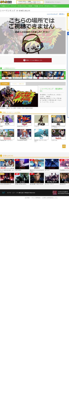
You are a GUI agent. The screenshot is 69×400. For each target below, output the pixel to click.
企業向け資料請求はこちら (49, 197)
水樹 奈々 (62, 14)
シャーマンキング (52, 14)
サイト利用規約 (36, 197)
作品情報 (4, 83)
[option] (7, 75)
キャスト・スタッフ (18, 83)
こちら (20, 3)
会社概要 (27, 197)
